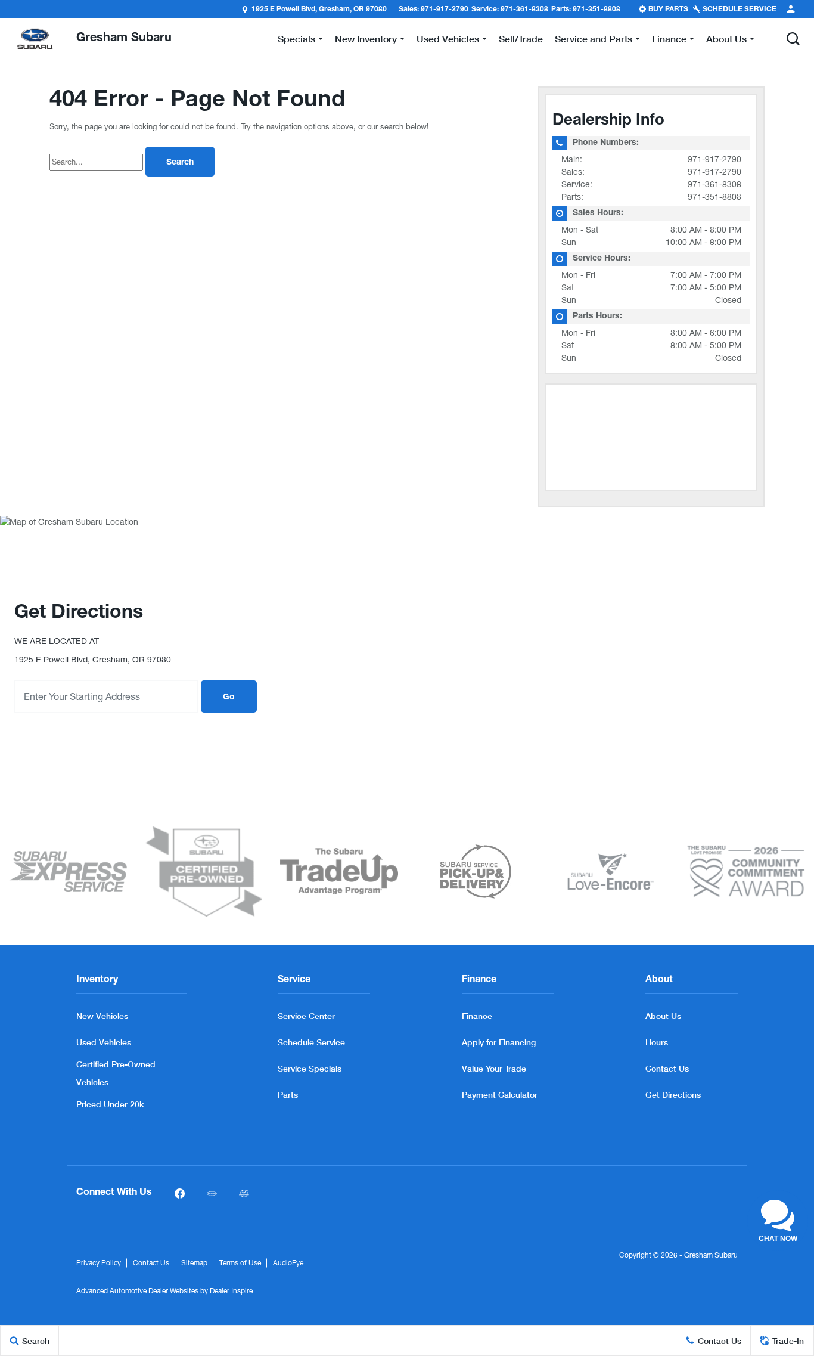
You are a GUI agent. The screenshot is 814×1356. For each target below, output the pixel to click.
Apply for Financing (499, 1042)
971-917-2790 (714, 159)
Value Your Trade (494, 1068)
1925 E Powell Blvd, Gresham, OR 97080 (319, 9)
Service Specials (309, 1068)
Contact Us (667, 1068)
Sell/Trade (521, 38)
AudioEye (288, 1263)
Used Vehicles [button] (447, 41)
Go (229, 698)
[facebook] (179, 1193)
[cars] (211, 1193)
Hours (656, 1042)
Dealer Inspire (231, 1291)
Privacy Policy (98, 1263)
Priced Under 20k (110, 1104)
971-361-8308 (714, 184)
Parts (288, 1094)
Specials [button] (296, 41)
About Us (663, 1016)
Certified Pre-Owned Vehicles (116, 1073)
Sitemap (194, 1263)
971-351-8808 (714, 197)
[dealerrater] (244, 1193)
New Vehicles (102, 1016)
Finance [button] (668, 41)
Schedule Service (311, 1042)
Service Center (306, 1016)
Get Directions (673, 1094)
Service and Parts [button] (593, 41)
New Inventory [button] (365, 41)
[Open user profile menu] (790, 9)
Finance (477, 1016)
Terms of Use (240, 1263)
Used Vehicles (103, 1042)
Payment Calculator (500, 1094)
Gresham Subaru (711, 1255)
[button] (793, 39)
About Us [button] (726, 41)
